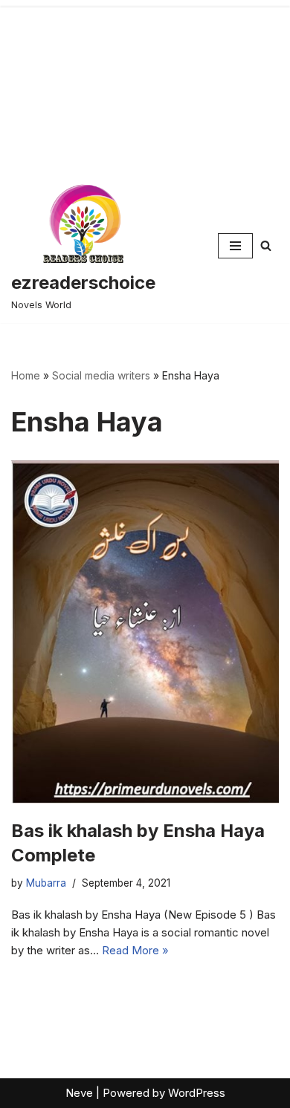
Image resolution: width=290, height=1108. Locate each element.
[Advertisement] (145, 84)
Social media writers (101, 375)
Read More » (135, 950)
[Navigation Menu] (235, 245)
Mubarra (46, 883)
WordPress (196, 1093)
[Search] (265, 245)
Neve (79, 1093)
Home (25, 375)
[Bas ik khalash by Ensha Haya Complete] (145, 631)
